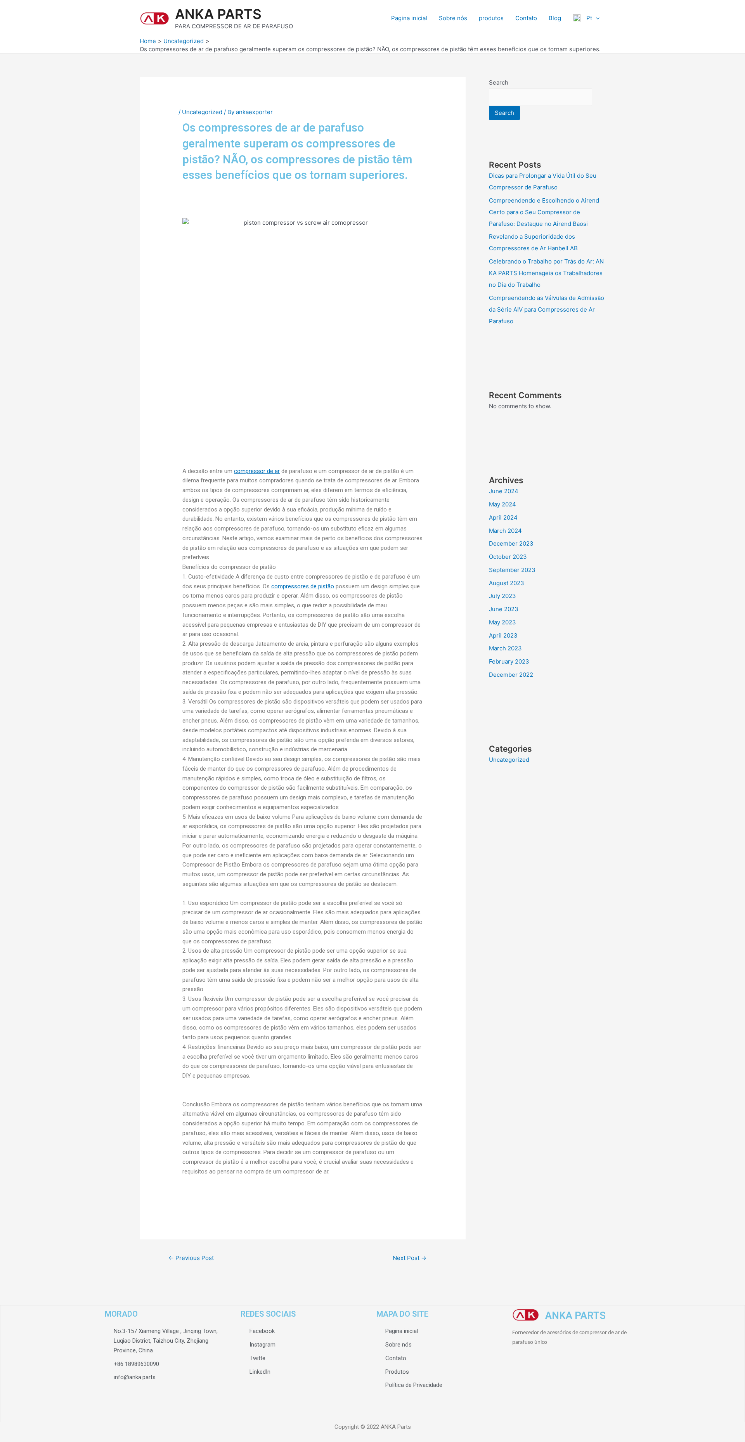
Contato (526, 18)
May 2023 (502, 622)
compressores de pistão (302, 586)
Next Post (409, 1258)
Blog (555, 18)
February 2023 (509, 661)
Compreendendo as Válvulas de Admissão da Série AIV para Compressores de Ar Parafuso (546, 309)
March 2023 (505, 648)
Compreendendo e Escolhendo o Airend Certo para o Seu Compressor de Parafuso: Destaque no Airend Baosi (544, 212)
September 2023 (512, 570)
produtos (491, 18)
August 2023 (506, 583)
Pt (586, 18)
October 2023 (508, 556)
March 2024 (505, 530)
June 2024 (503, 491)
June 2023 (503, 609)
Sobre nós (453, 18)
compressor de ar (257, 471)
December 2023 (511, 543)
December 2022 (511, 674)
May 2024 (502, 504)
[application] (595, 18)
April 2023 (503, 635)
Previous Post (191, 1258)
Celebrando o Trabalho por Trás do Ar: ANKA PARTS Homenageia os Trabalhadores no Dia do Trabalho (546, 273)
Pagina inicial (409, 18)
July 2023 (502, 596)
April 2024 (503, 517)
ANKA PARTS (218, 14)
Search (498, 82)
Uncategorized (202, 112)
